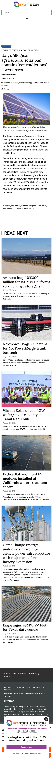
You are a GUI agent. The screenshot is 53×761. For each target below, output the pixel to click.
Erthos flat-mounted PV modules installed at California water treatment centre (25, 480)
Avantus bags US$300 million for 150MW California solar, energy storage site (26, 281)
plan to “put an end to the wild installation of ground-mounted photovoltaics (25, 165)
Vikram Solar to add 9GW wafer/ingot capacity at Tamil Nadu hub (24, 414)
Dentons (24, 206)
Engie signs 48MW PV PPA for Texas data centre (24, 627)
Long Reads (32, 50)
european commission (37, 206)
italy (4, 208)
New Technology (25, 83)
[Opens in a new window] (9, 701)
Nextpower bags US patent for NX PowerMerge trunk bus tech (25, 348)
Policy (35, 83)
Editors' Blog (19, 50)
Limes (18, 208)
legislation (11, 208)
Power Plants (43, 83)
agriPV (7, 206)
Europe (6, 89)
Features (6, 50)
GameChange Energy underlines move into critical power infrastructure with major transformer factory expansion (26, 553)
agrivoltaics (15, 206)
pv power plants (28, 208)
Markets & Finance (11, 83)
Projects (4, 85)
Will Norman (10, 75)
